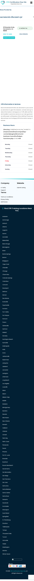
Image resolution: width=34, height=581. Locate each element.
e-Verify (3, 187)
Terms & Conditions (7, 197)
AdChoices (4, 202)
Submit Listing (21, 187)
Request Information (9, 37)
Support (3, 190)
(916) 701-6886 (7, 34)
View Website (23, 34)
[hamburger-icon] (31, 3)
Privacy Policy (5, 199)
